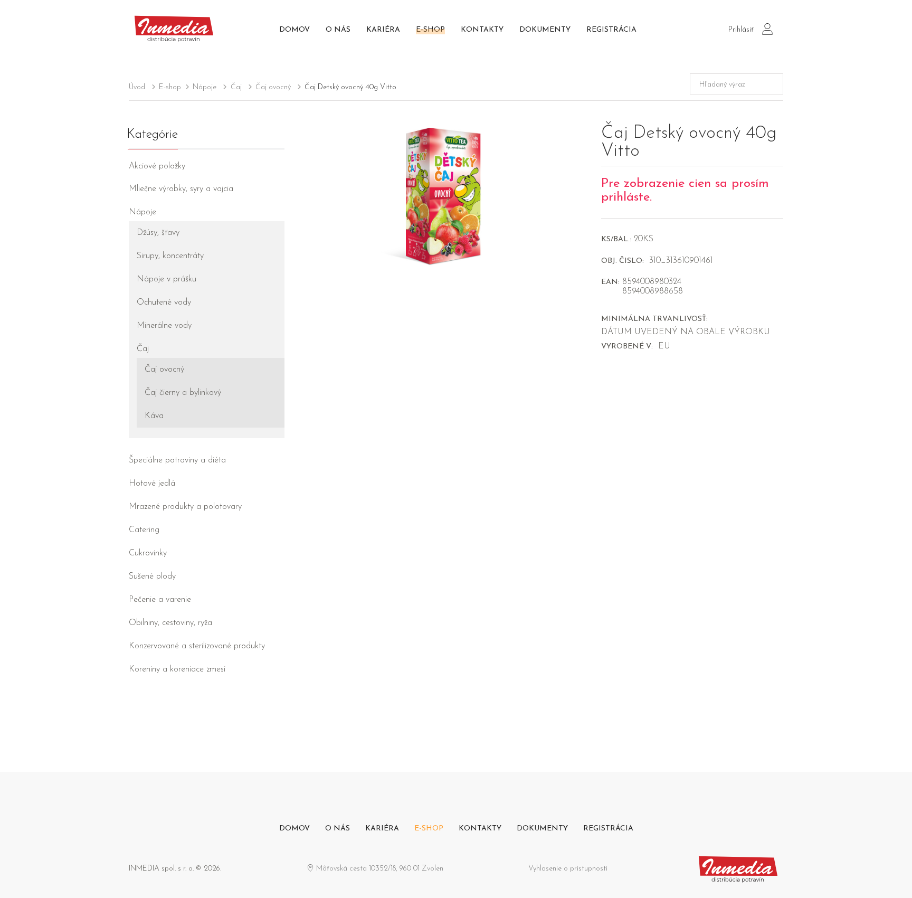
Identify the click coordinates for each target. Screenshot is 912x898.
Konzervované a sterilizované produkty (197, 646)
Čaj (236, 87)
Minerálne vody (164, 326)
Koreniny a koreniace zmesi (177, 669)
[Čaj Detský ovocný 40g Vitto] (442, 195)
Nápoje (204, 87)
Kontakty (482, 30)
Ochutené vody (164, 302)
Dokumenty (545, 30)
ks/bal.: (616, 239)
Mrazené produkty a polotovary (185, 507)
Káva (154, 416)
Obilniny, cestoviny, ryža (170, 623)
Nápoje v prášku (166, 279)
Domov (294, 30)
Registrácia (611, 30)
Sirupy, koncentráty (170, 256)
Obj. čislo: (622, 261)
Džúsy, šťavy (158, 233)
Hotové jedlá (152, 483)
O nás (338, 30)
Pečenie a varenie (160, 599)
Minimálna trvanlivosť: (654, 319)
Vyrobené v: (627, 347)
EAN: (610, 282)
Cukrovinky (148, 553)
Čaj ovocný (273, 87)
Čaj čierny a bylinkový (183, 393)
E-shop (430, 30)
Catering (144, 530)
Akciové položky (157, 166)
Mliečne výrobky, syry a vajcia (181, 189)
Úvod (137, 87)
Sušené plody (152, 576)
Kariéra (383, 30)
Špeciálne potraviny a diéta (177, 460)
